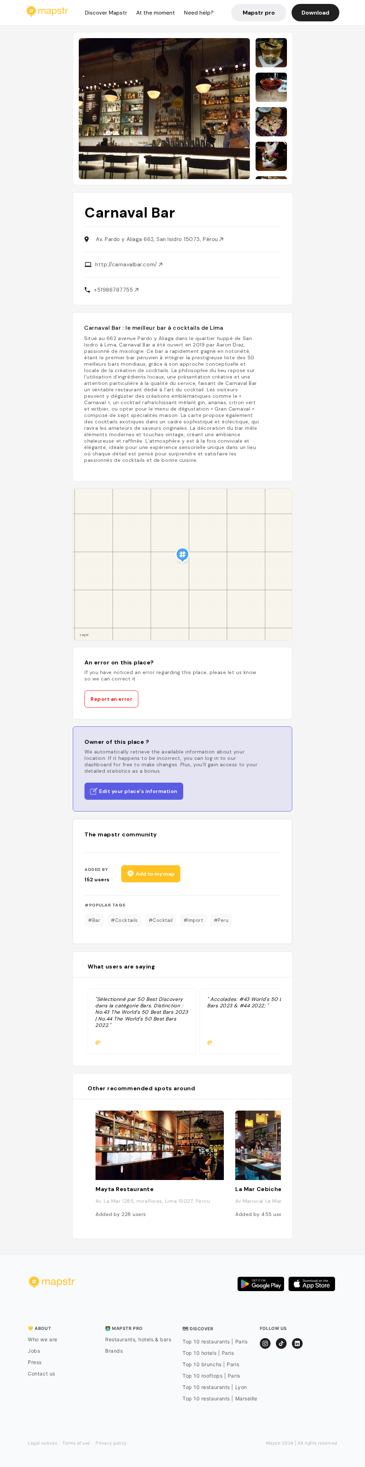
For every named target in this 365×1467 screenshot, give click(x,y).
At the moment (155, 12)
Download (315, 12)
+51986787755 (114, 289)
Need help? (199, 12)
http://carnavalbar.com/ (127, 264)
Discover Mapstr (106, 12)
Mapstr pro (259, 12)
